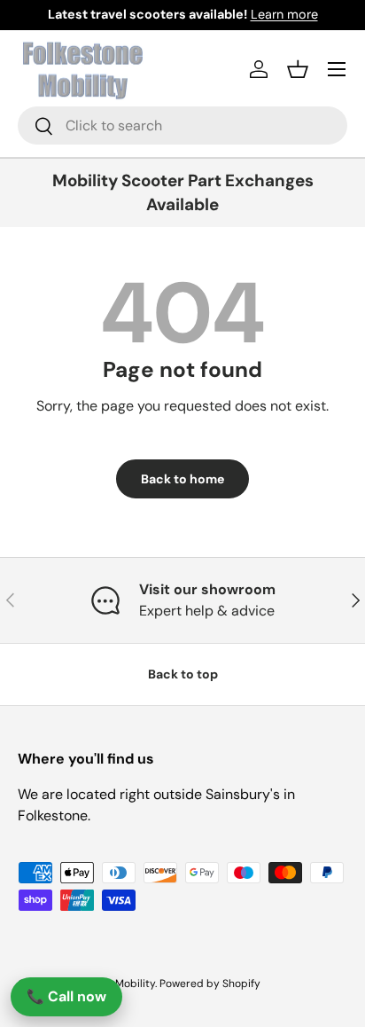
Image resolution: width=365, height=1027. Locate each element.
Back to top (183, 674)
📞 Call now (66, 996)
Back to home (182, 479)
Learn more (284, 14)
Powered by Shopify (209, 983)
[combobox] (182, 125)
